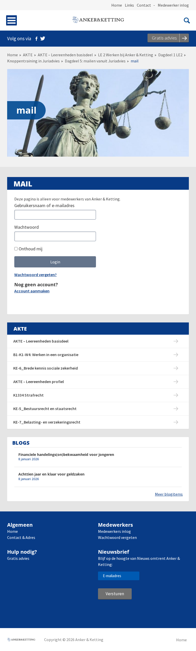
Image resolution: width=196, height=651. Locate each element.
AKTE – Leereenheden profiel (38, 381)
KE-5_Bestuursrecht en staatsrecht (45, 408)
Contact (144, 5)
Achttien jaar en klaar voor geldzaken (51, 474)
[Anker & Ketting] (98, 20)
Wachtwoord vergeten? (35, 274)
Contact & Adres (21, 537)
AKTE (28, 54)
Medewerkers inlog (114, 531)
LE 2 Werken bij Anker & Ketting (125, 54)
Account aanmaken (32, 290)
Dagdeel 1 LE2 (170, 54)
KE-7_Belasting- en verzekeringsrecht (46, 422)
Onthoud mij (30, 249)
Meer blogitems (169, 494)
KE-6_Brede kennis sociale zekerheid (45, 368)
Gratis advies (18, 558)
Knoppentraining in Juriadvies (33, 60)
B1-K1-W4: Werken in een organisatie (45, 354)
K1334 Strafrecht (28, 395)
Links (129, 5)
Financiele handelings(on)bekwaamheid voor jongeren (66, 454)
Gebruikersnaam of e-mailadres (44, 205)
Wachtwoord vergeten (117, 537)
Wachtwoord (26, 227)
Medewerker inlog (173, 5)
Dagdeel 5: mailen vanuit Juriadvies (95, 60)
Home (116, 5)
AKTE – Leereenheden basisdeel (65, 54)
